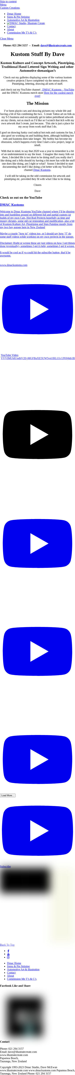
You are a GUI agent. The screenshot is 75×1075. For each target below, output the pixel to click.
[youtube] (8, 953)
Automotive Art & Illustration (23, 20)
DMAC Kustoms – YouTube (57, 89)
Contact (11, 26)
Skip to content (8, 1)
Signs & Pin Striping (18, 16)
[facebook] (8, 950)
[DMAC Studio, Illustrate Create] (26, 23)
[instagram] (8, 957)
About (10, 29)
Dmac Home (14, 13)
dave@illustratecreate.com (56, 45)
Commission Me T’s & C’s (21, 32)
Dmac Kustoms (41, 169)
